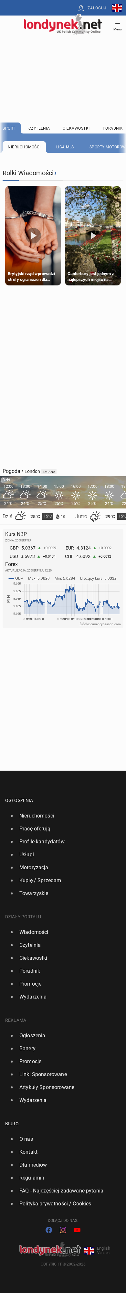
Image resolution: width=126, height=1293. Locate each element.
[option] (60, 815)
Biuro (12, 1123)
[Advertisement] (63, 62)
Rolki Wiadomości (28, 173)
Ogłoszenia (19, 800)
